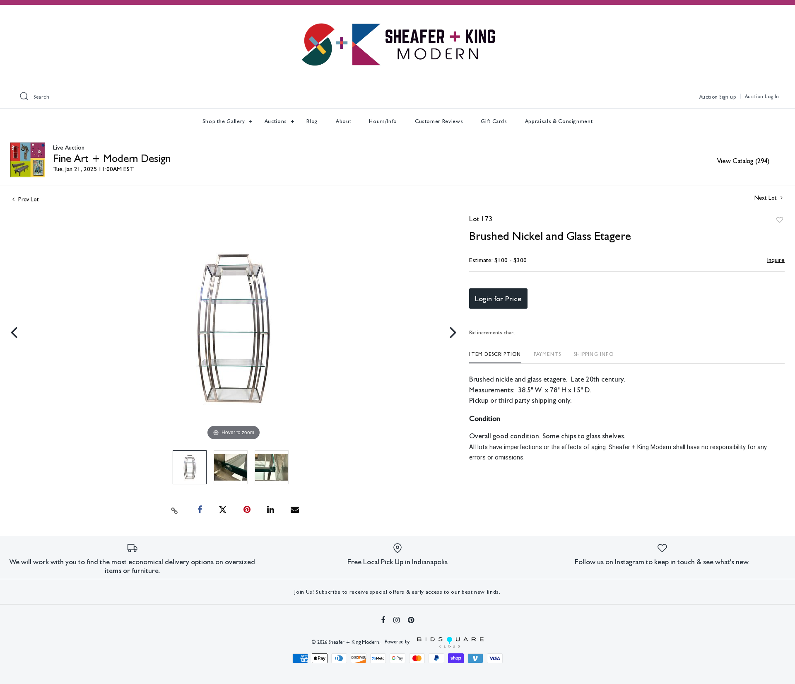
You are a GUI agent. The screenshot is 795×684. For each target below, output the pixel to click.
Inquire (776, 259)
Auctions (277, 121)
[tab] (495, 357)
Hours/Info (383, 121)
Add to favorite (780, 220)
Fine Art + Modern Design (112, 158)
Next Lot (766, 197)
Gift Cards (494, 121)
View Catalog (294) (743, 161)
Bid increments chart (492, 333)
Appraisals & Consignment (559, 121)
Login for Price (498, 298)
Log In (772, 96)
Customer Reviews (439, 121)
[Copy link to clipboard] (175, 510)
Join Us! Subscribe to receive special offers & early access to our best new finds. (397, 592)
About (343, 121)
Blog (312, 121)
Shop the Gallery (224, 121)
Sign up (727, 97)
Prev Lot (28, 199)
